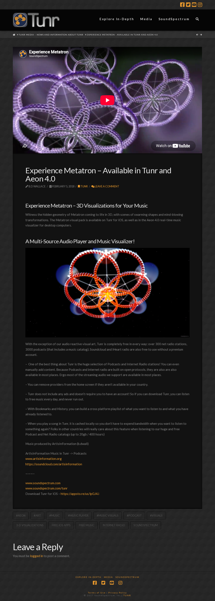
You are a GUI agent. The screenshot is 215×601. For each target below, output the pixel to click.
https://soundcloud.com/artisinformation (53, 464)
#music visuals (107, 515)
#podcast (134, 515)
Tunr (84, 186)
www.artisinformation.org (43, 458)
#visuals (156, 515)
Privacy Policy (117, 592)
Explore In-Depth (88, 577)
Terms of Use (97, 592)
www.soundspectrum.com (42, 483)
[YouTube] (194, 4)
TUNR (127, 595)
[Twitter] (188, 4)
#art (37, 515)
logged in (36, 556)
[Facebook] (182, 4)
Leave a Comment (106, 186)
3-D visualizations (29, 525)
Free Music (86, 525)
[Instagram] (200, 4)
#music (54, 515)
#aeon (20, 515)
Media (108, 577)
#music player (78, 515)
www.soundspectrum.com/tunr (46, 488)
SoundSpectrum (146, 525)
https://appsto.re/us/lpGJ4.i (80, 494)
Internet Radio (114, 525)
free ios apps (61, 525)
